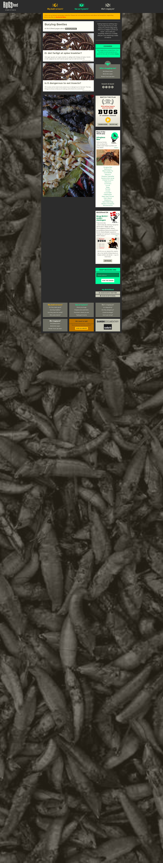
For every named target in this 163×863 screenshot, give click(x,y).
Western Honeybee (107, 203)
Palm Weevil (108, 198)
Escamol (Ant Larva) (107, 178)
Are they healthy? (55, 310)
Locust (108, 185)
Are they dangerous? (108, 310)
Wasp (108, 187)
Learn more (102, 124)
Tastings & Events (81, 315)
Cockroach (107, 183)
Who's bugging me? (55, 321)
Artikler (107, 261)
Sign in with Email (109, 296)
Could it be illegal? (107, 312)
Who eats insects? (55, 315)
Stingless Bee (100, 138)
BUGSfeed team (108, 71)
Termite (107, 189)
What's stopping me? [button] (107, 9)
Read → (116, 147)
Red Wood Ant (108, 205)
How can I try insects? (81, 304)
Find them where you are (81, 312)
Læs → (117, 235)
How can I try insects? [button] (81, 9)
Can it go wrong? (108, 315)
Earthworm (107, 169)
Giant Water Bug (107, 202)
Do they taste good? (55, 307)
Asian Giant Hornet (108, 196)
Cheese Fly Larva (107, 180)
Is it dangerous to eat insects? (63, 83)
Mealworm (107, 200)
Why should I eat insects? (55, 304)
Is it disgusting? (107, 307)
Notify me (113, 124)
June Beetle (108, 172)
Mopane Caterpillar (108, 176)
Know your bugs (81, 307)
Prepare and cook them (81, 310)
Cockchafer (108, 193)
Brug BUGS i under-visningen (102, 218)
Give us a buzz (81, 328)
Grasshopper (108, 194)
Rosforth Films (61, 17)
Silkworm (108, 174)
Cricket (108, 191)
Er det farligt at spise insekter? (63, 53)
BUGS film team (108, 74)
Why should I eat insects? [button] (55, 9)
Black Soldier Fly (107, 171)
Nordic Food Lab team (108, 76)
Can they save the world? (55, 312)
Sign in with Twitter (108, 293)
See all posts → (87, 61)
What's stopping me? (108, 304)
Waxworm (108, 182)
